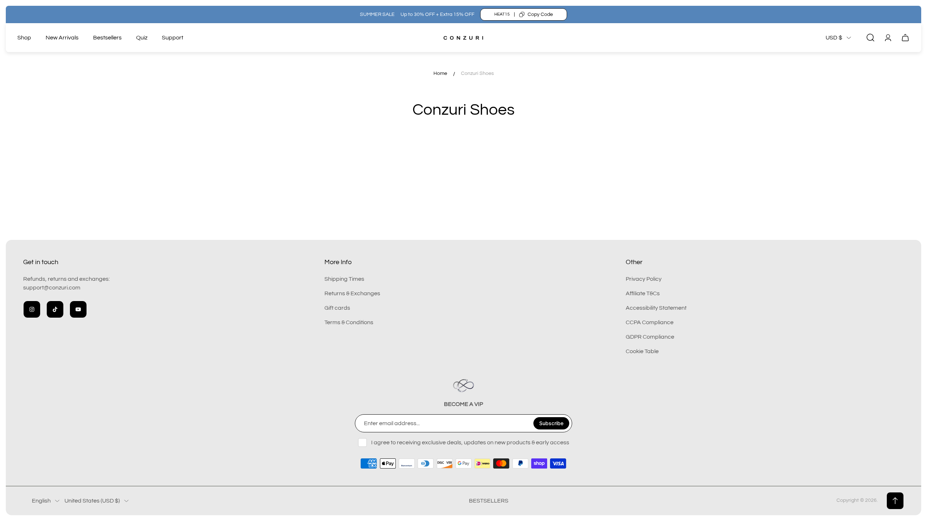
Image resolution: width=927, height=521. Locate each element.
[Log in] (888, 38)
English (41, 501)
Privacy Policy (644, 279)
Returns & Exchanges (352, 293)
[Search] (870, 38)
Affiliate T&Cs (643, 293)
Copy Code (540, 14)
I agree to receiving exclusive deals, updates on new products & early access (470, 442)
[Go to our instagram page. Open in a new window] (32, 309)
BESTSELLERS (488, 501)
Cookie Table (642, 351)
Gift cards (337, 308)
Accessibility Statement (656, 308)
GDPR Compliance (650, 337)
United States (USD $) (92, 501)
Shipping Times (344, 279)
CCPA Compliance (650, 322)
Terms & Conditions (348, 322)
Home (440, 73)
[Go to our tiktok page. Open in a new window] (55, 309)
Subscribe (551, 423)
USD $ (834, 38)
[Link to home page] (463, 385)
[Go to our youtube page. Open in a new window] (78, 309)
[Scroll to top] (895, 500)
